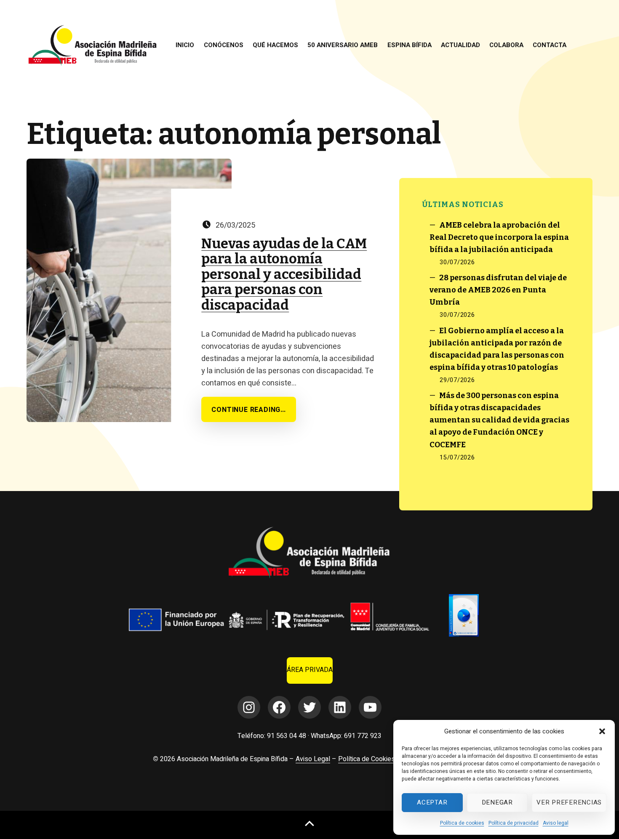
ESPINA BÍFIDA (409, 45)
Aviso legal (555, 823)
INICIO (185, 45)
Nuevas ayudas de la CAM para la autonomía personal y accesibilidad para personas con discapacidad (284, 274)
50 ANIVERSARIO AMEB (342, 45)
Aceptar (432, 802)
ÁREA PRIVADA (310, 670)
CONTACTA (549, 45)
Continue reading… (248, 410)
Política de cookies (462, 823)
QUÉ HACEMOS (275, 45)
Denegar (497, 802)
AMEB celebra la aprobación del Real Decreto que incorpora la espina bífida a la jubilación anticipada (499, 237)
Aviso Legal (313, 759)
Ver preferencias (569, 802)
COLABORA (506, 45)
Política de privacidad (513, 823)
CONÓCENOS (223, 45)
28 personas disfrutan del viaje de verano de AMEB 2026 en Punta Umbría (498, 290)
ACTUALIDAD (460, 45)
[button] (602, 731)
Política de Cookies (366, 759)
